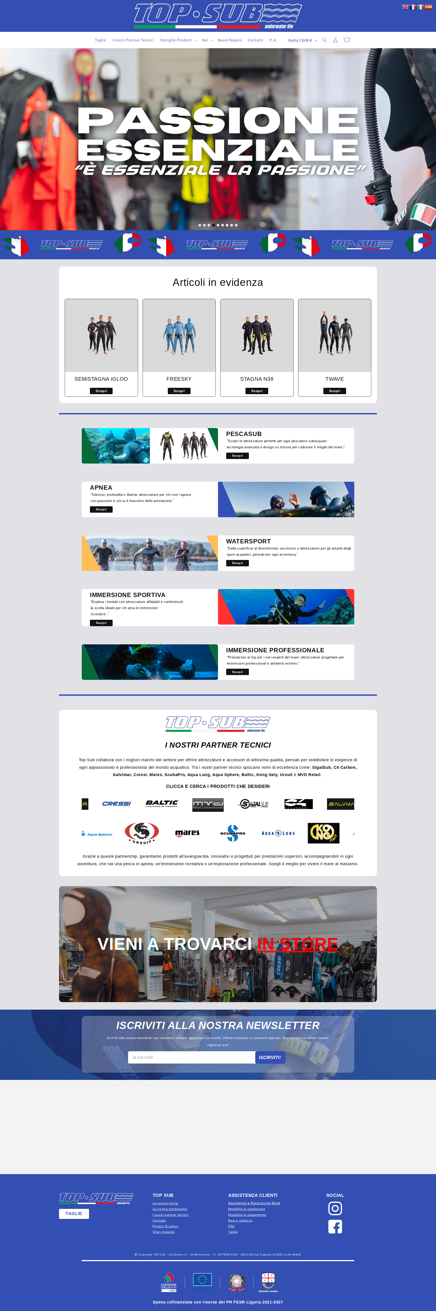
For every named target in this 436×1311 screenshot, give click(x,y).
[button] (178, 40)
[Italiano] (421, 6)
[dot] (199, 225)
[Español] (429, 6)
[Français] (413, 6)
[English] (405, 6)
